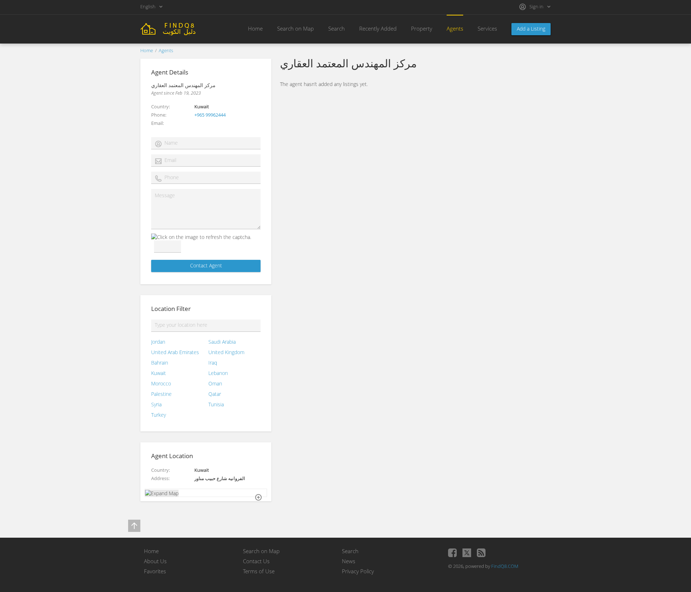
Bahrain (159, 362)
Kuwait (158, 373)
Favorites (155, 571)
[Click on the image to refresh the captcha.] (201, 237)
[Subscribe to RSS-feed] (481, 552)
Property (421, 28)
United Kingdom (226, 352)
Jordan (158, 341)
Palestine (161, 393)
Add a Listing (531, 28)
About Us (155, 561)
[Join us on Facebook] (452, 552)
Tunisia (216, 404)
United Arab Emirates (175, 352)
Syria (156, 404)
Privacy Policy (358, 571)
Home (255, 28)
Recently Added (378, 28)
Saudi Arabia (222, 341)
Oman (215, 383)
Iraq (212, 362)
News (348, 561)
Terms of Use (259, 571)
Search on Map (295, 28)
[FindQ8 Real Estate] (180, 28)
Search (336, 28)
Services (487, 28)
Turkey (158, 414)
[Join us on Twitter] (466, 552)
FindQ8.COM (504, 566)
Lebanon (218, 373)
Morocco (161, 383)
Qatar (214, 393)
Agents (455, 28)
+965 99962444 (210, 115)
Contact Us (256, 561)
